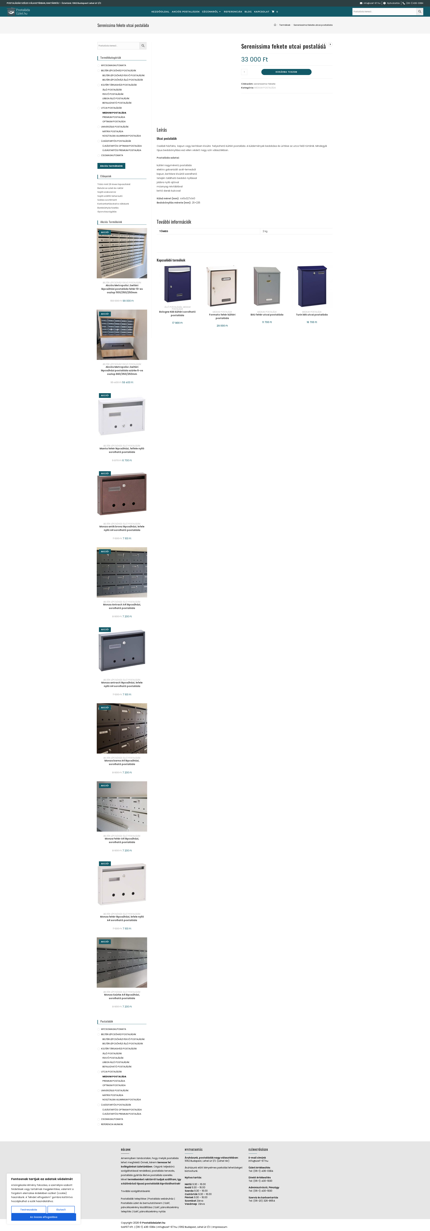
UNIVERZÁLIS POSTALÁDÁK (115, 126)
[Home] (275, 25)
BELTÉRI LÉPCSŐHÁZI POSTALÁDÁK (118, 70)
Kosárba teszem (286, 71)
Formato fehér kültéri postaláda (222, 316)
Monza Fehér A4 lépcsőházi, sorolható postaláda (122, 840)
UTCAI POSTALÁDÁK (111, 107)
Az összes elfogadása (43, 1217)
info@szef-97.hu (258, 1161)
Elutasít (61, 1209)
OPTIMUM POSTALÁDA (114, 121)
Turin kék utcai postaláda (312, 314)
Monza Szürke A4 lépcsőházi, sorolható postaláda (122, 996)
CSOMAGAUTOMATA (112, 155)
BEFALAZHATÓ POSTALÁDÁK (117, 102)
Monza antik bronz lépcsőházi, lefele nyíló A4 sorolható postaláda (121, 528)
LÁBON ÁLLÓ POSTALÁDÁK (116, 98)
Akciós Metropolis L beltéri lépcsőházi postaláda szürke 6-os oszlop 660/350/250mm (122, 370)
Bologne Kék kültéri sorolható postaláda (177, 313)
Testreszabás (28, 1209)
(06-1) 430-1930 (262, 1181)
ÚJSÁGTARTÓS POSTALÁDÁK (116, 141)
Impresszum (220, 1227)
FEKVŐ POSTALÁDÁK (113, 94)
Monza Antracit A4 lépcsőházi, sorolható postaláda (122, 606)
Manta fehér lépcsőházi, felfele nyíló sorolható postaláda (122, 450)
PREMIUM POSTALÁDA (113, 117)
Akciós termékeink (111, 165)
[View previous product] (324, 44)
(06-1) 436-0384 (263, 1171)
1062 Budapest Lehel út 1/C (86, 3)
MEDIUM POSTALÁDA (265, 87)
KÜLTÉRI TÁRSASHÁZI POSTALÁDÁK (119, 84)
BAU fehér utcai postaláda (267, 314)
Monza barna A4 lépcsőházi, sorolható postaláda (121, 762)
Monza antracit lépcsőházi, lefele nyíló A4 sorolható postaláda (122, 684)
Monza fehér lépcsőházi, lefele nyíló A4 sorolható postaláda (122, 918)
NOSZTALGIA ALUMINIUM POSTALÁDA (121, 135)
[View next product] (330, 44)
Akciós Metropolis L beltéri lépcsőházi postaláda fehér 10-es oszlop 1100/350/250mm (122, 289)
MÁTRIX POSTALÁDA (112, 131)
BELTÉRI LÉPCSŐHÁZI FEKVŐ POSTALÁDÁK (123, 75)
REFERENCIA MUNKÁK (112, 1124)
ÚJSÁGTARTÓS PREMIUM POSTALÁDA (121, 150)
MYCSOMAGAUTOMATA (113, 65)
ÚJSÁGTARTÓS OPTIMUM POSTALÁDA (122, 145)
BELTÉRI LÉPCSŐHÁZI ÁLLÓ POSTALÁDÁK (122, 79)
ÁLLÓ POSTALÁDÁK (173, 307)
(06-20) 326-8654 (264, 1200)
